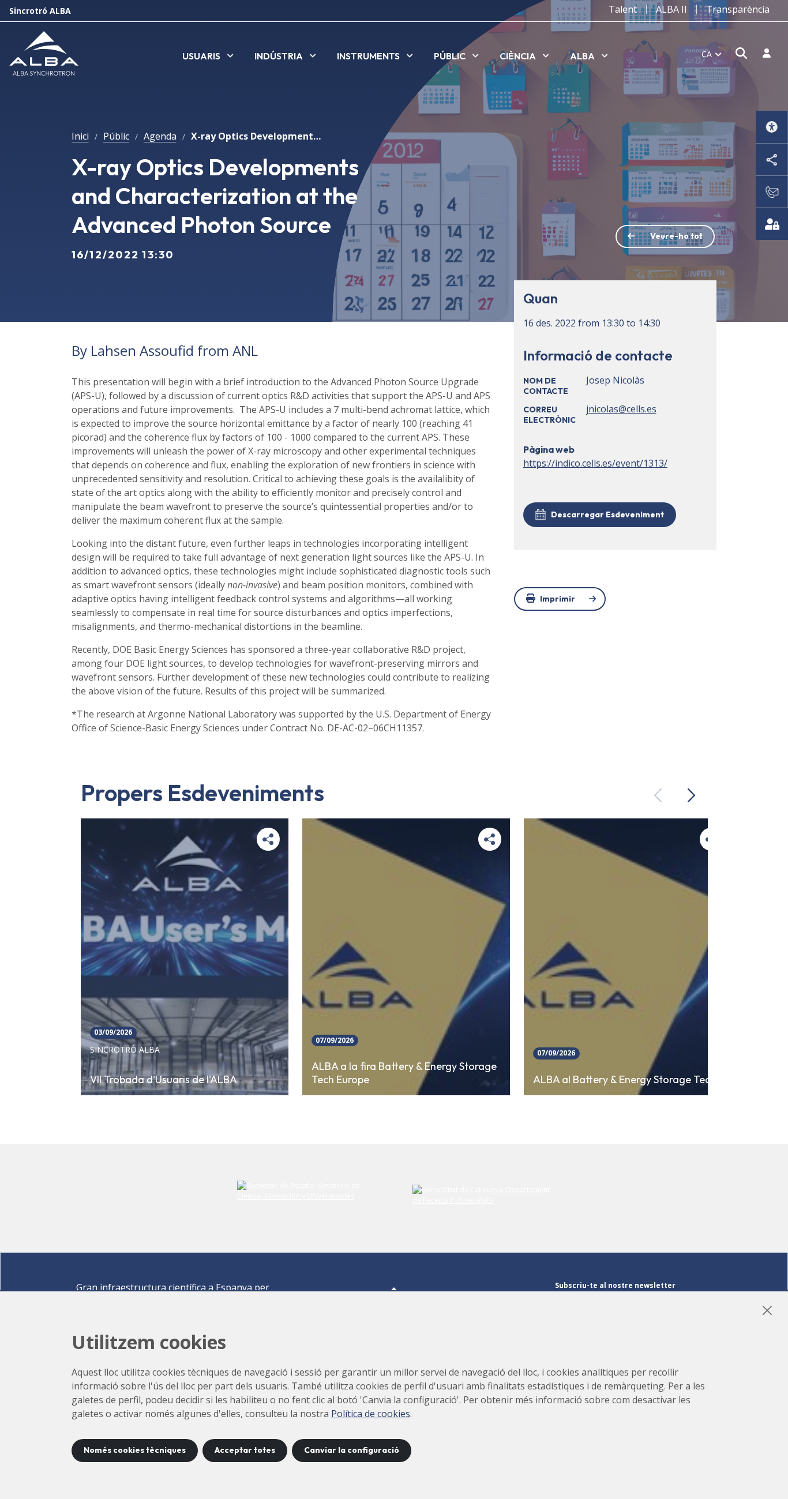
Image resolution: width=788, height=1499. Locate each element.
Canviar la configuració (351, 1450)
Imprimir (557, 598)
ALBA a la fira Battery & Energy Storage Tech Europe (404, 1073)
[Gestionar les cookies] (772, 224)
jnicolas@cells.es (621, 409)
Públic (116, 136)
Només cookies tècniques (135, 1450)
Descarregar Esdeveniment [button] (607, 514)
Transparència (738, 9)
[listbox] (208, 56)
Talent (623, 9)
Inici (80, 136)
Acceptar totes (245, 1450)
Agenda (160, 136)
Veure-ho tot (676, 236)
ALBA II (671, 9)
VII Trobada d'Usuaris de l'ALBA (163, 1079)
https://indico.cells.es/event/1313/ (595, 463)
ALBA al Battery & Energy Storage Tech (624, 1079)
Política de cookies (370, 1413)
